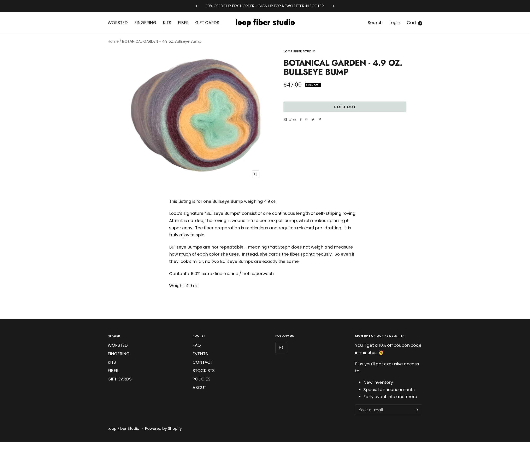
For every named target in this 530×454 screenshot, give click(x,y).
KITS (167, 22)
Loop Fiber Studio (299, 51)
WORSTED (118, 22)
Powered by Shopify (163, 428)
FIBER (183, 22)
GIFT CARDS (207, 22)
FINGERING (145, 22)
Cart (414, 22)
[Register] (416, 409)
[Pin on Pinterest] (306, 119)
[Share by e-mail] (319, 119)
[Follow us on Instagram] (281, 347)
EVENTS (200, 354)
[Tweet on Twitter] (313, 119)
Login (394, 22)
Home (113, 41)
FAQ (197, 345)
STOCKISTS (204, 370)
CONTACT (203, 362)
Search (375, 22)
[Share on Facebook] (301, 119)
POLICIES (201, 379)
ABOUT (199, 387)
